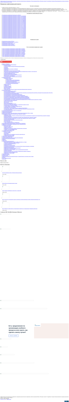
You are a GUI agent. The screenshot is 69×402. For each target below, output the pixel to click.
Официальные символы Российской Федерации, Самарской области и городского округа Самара (17, 156)
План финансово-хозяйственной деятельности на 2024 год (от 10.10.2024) (14, 22)
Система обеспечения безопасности (8, 141)
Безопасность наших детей (8, 126)
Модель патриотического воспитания (10, 103)
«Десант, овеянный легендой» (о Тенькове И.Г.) (11, 122)
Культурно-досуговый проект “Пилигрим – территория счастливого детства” (16, 104)
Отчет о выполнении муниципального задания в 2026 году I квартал (13, 55)
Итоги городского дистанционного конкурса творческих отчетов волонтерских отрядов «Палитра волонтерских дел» (21, 199)
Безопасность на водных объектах (9, 145)
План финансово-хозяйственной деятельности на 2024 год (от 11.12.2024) (14, 25)
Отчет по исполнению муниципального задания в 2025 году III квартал (13, 53)
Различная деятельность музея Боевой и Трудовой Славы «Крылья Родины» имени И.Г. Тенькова (19, 118)
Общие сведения (8, 79)
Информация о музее (7, 114)
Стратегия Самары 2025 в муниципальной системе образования (12, 137)
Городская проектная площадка (7, 111)
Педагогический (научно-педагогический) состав (12, 70)
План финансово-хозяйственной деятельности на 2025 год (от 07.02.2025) (14, 30)
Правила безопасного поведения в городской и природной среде (14, 134)
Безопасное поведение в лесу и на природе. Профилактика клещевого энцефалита (17, 151)
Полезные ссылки (5, 155)
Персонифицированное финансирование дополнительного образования (13, 123)
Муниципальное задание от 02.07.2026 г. (8, 45)
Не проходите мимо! (7, 125)
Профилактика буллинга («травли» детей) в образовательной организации (16, 149)
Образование (6, 68)
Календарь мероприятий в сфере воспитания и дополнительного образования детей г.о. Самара (17, 113)
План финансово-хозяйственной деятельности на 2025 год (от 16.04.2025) (14, 34)
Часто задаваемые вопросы (6, 158)
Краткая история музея (7, 116)
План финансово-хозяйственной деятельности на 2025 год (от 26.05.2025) (14, 37)
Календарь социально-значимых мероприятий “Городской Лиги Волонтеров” (16, 97)
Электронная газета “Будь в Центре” (10, 107)
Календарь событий (7, 132)
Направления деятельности (8, 78)
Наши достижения (7, 88)
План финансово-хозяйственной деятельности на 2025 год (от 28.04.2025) (14, 35)
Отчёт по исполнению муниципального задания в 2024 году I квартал (13, 48)
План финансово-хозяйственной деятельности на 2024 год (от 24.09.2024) (14, 21)
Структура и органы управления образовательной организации (14, 66)
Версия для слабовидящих (7, 61)
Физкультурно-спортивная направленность (13, 82)
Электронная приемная (6, 154)
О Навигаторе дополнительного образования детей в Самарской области (14, 124)
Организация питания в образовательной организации (13, 76)
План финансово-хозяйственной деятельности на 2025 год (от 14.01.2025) (14, 28)
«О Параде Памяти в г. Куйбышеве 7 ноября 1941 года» (13, 106)
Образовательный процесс (6, 77)
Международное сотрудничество (9, 75)
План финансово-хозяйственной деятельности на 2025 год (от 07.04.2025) (14, 33)
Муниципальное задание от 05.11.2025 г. (8, 43)
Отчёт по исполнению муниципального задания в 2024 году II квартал (13, 49)
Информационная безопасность (9, 147)
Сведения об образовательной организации (9, 64)
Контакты (3, 157)
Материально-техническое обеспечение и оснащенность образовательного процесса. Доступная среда (20, 71)
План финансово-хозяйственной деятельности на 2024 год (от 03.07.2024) (14, 19)
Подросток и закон (7, 131)
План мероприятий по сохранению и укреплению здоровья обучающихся (16, 96)
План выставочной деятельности (9, 91)
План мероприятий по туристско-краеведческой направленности (14, 95)
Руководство (6, 69)
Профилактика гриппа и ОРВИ (9, 130)
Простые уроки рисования (8, 101)
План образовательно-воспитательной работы (11, 93)
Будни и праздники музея (8, 121)
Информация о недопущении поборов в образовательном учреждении (15, 128)
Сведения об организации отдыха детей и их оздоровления (11, 110)
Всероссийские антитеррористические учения (9, 183)
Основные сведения (7, 65)
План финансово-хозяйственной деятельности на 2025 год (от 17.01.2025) (14, 29)
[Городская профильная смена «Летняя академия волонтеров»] (5, 171)
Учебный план (6, 85)
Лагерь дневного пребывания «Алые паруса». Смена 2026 (11, 190)
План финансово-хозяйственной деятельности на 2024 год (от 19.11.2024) (14, 24)
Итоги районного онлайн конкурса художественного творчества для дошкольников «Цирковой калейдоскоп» (19, 208)
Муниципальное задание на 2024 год (8, 41)
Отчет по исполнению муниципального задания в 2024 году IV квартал (13, 51)
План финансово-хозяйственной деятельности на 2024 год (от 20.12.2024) (14, 27)
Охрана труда (4, 140)
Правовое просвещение (8, 150)
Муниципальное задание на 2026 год (8, 44)
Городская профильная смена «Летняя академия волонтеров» (12, 172)
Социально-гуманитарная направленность (13, 80)
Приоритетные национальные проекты (8, 138)
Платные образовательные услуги (9, 73)
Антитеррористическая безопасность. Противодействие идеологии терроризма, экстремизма (19, 146)
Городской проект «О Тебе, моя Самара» (10, 105)
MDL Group (9, 399)
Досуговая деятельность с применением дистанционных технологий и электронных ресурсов (19, 108)
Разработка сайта (3, 399)
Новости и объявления (6, 63)
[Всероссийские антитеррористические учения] (5, 181)
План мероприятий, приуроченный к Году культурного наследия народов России (17, 98)
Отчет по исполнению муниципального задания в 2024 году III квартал (13, 50)
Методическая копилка (8, 87)
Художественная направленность (11, 81)
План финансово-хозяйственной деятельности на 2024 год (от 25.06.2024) (14, 18)
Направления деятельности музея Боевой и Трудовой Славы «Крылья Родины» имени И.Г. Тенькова (20, 117)
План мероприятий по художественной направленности (13, 94)
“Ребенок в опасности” (8, 127)
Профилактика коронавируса (7, 112)
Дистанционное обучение (8, 109)
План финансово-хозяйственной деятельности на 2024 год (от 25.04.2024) (14, 16)
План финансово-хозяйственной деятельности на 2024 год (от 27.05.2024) (14, 17)
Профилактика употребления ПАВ (9, 148)
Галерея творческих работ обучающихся (10, 100)
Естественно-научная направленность (12, 83)
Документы (6, 67)
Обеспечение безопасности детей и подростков (11, 142)
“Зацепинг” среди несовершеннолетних (10, 129)
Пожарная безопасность (8, 144)
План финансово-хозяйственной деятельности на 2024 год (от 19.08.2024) (14, 20)
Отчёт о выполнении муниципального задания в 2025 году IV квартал (13, 54)
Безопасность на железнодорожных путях (11, 152)
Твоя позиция (6, 133)
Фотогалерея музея (7, 120)
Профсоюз (4, 139)
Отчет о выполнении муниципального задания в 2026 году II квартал (13, 56)
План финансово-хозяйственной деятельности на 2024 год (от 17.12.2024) (14, 26)
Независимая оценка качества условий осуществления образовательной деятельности (18, 89)
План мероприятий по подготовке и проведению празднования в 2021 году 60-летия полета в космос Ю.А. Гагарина (23, 99)
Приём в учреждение (7, 84)
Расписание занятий (7, 86)
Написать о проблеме (13, 335)
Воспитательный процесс (6, 90)
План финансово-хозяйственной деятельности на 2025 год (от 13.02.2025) (14, 31)
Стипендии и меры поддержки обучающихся (11, 72)
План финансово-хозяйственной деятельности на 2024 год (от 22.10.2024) (14, 23)
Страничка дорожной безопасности (10, 143)
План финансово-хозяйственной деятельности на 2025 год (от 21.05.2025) (14, 36)
